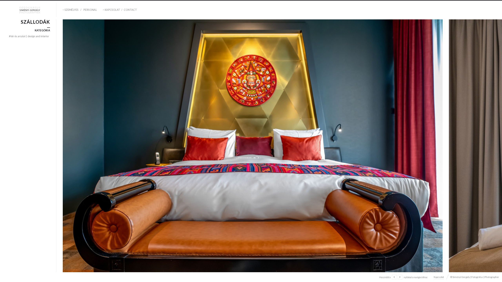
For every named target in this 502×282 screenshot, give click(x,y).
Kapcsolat (439, 277)
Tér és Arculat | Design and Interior (29, 36)
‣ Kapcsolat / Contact (120, 9)
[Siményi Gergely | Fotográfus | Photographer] (30, 10)
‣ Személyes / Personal (80, 9)
